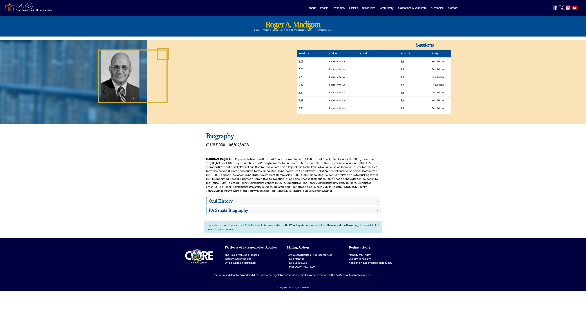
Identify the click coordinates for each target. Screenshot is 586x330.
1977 (300, 61)
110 (402, 61)
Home (256, 30)
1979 (300, 77)
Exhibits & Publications (362, 8)
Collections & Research (412, 8)
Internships (436, 8)
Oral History (386, 8)
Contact (453, 8)
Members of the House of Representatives (292, 30)
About (312, 8)
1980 (300, 84)
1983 (300, 108)
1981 (300, 92)
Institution (339, 8)
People (324, 8)
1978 (300, 69)
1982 (300, 100)
